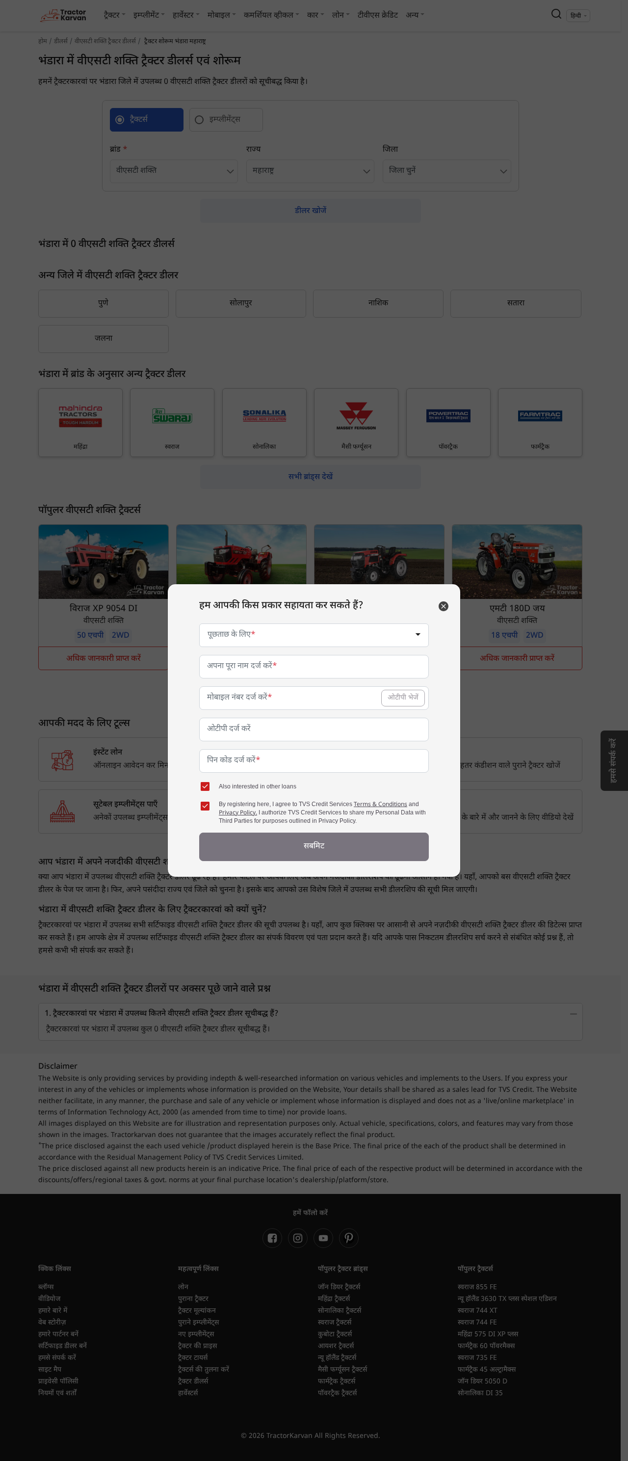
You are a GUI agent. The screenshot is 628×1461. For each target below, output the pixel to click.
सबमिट (314, 846)
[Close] (443, 606)
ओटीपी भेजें (403, 698)
